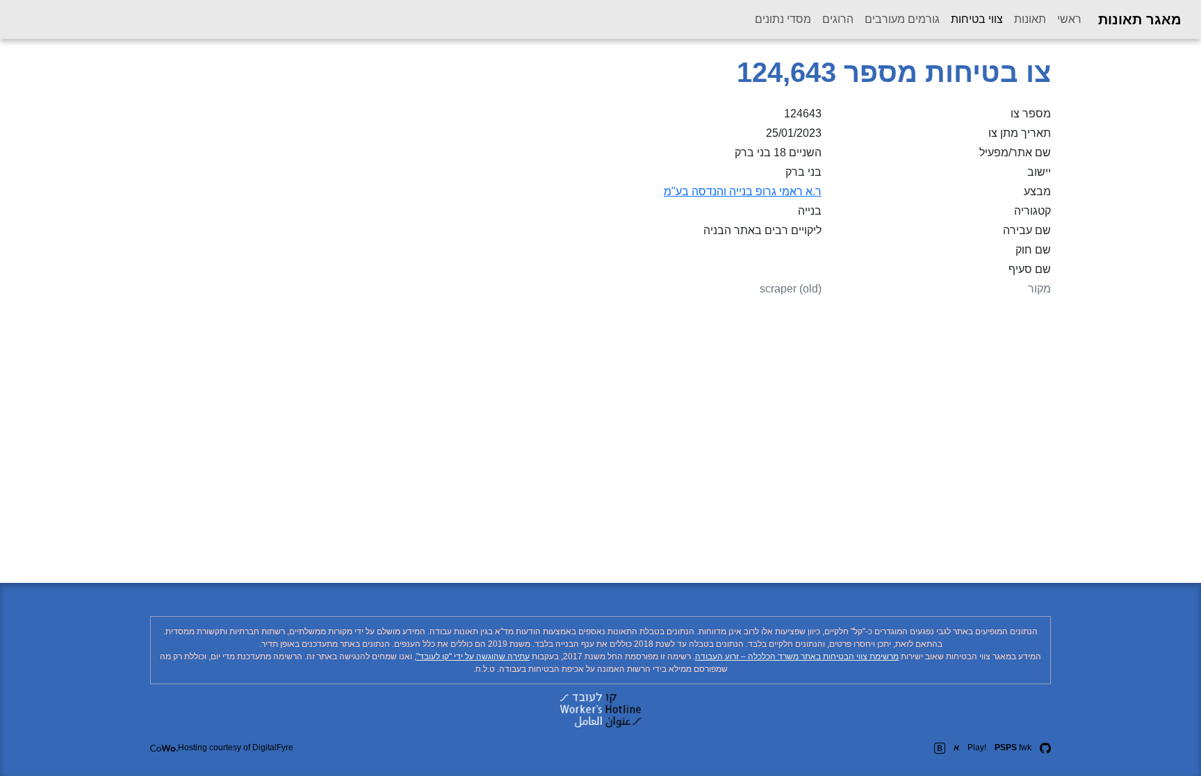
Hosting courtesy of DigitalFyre (235, 747)
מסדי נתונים (783, 19)
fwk (1013, 747)
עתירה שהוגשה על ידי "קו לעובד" (473, 656)
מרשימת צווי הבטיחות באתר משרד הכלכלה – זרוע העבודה (797, 656)
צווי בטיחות (974, 19)
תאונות (1030, 19)
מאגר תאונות (1140, 19)
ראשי (1069, 19)
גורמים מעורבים (902, 19)
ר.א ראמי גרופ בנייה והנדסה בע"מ (743, 191)
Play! (976, 747)
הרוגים (837, 19)
